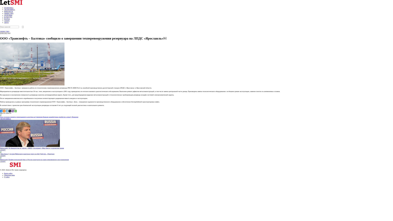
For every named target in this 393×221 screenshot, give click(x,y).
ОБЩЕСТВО (8, 13)
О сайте (7, 177)
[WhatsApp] (15, 111)
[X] (10, 111)
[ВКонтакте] (1, 111)
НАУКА (7, 19)
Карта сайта (8, 173)
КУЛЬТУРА (8, 17)
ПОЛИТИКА (8, 8)
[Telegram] (7, 111)
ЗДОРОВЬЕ (8, 15)
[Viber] (12, 111)
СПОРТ (7, 21)
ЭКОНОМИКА (9, 10)
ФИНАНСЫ (8, 11)
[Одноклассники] (4, 111)
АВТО (6, 22)
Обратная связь (9, 175)
